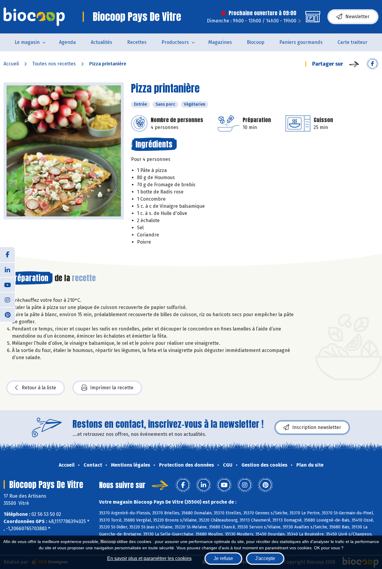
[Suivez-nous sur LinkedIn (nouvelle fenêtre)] (7, 269)
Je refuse (223, 558)
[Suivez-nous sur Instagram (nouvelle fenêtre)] (7, 299)
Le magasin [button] (27, 42)
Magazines (220, 42)
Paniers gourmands (301, 42)
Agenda (67, 42)
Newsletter (357, 16)
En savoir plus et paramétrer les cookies (149, 558)
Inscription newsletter (316, 427)
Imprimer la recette (111, 387)
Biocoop (255, 42)
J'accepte (265, 558)
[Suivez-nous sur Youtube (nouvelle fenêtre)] (7, 284)
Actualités (101, 42)
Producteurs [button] (175, 42)
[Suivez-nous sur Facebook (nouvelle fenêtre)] (7, 254)
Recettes (137, 42)
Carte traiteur (352, 42)
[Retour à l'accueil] (34, 16)
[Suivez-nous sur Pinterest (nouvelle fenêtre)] (7, 314)
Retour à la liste (39, 387)
